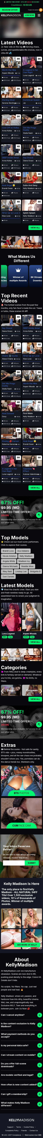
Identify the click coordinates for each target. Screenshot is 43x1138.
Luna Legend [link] (28, 75)
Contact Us (34, 1130)
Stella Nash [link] (28, 133)
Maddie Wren (27, 566)
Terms (18, 1127)
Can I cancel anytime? (12, 1015)
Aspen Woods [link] (8, 73)
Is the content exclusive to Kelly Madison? (18, 1025)
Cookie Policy (29, 1127)
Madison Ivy (24, 561)
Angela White (9, 561)
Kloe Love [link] (6, 216)
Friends (24, 1130)
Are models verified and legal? (17, 1075)
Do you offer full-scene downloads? (13, 1065)
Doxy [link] (4, 416)
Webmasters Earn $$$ (33, 1135)
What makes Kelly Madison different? (15, 1104)
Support (10, 1127)
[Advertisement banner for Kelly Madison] (21, 242)
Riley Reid (7, 571)
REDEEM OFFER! (10, 10)
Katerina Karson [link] (9, 444)
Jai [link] (24, 103)
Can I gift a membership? (14, 1094)
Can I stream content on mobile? (18, 1055)
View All (35, 228)
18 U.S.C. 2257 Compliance (11, 1135)
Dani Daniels (8, 576)
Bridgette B (35, 571)
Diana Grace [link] (28, 161)
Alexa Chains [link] (7, 359)
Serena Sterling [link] (8, 103)
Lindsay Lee (20, 571)
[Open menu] (39, 15)
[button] (41, 622)
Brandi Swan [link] (7, 188)
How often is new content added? (19, 1084)
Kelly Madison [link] (29, 188)
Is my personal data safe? (14, 1045)
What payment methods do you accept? (18, 1035)
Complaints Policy (12, 1130)
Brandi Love (8, 551)
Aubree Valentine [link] (30, 474)
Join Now (29, 15)
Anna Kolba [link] (7, 131)
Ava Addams (23, 551)
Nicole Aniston (9, 556)
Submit (32, 863)
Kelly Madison (26, 556)
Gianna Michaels (10, 566)
